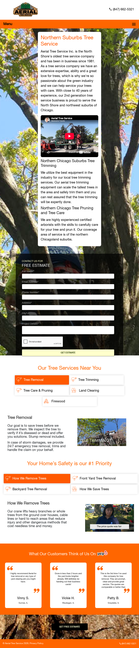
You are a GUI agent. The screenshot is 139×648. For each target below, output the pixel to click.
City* (24, 313)
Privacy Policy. (37, 643)
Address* (27, 303)
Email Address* (30, 282)
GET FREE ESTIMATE (69, 627)
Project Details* (30, 324)
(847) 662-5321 (123, 9)
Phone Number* (30, 292)
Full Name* (28, 271)
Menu (7, 24)
